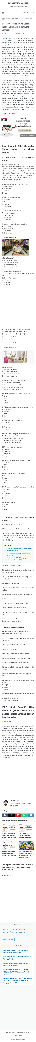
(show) (13, 113)
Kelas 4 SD (6, 932)
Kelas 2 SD (14, 929)
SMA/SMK (11, 939)
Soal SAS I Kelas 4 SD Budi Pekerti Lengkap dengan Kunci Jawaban (9, 835)
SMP (4, 939)
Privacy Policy (18, 1035)
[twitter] (11, 815)
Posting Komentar (28, 34)
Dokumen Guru (18, 3)
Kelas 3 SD (22, 929)
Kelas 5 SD (14, 932)
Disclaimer (26, 1032)
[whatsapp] (24, 815)
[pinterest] (18, 815)
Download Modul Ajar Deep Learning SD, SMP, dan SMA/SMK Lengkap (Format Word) (16, 972)
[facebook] (5, 815)
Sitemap (19, 1032)
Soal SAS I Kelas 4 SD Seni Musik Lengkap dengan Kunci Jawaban (25, 835)
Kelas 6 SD (22, 932)
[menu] (4, 12)
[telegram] (31, 815)
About (7, 1032)
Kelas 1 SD (6, 929)
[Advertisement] (18, 308)
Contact (12, 1032)
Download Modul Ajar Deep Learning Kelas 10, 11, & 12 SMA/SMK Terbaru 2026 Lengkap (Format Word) (17, 981)
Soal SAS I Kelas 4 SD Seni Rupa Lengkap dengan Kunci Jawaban (9, 853)
